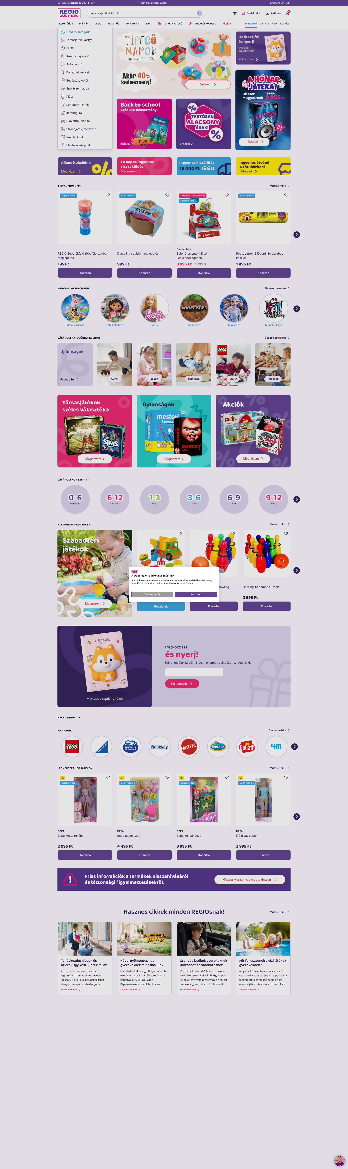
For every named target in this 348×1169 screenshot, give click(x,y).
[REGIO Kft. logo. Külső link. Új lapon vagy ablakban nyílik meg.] (134, 571)
